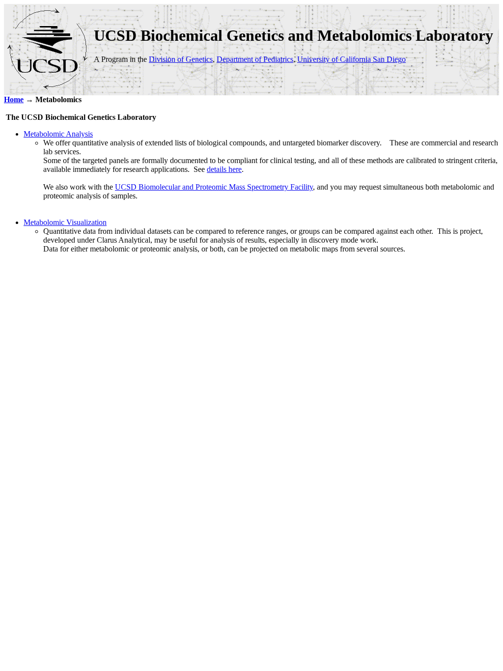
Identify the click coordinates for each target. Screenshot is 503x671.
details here (224, 169)
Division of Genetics (181, 59)
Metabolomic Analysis (58, 134)
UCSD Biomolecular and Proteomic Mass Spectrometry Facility (214, 187)
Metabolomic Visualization (65, 222)
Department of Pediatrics (255, 59)
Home (14, 99)
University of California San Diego (351, 59)
